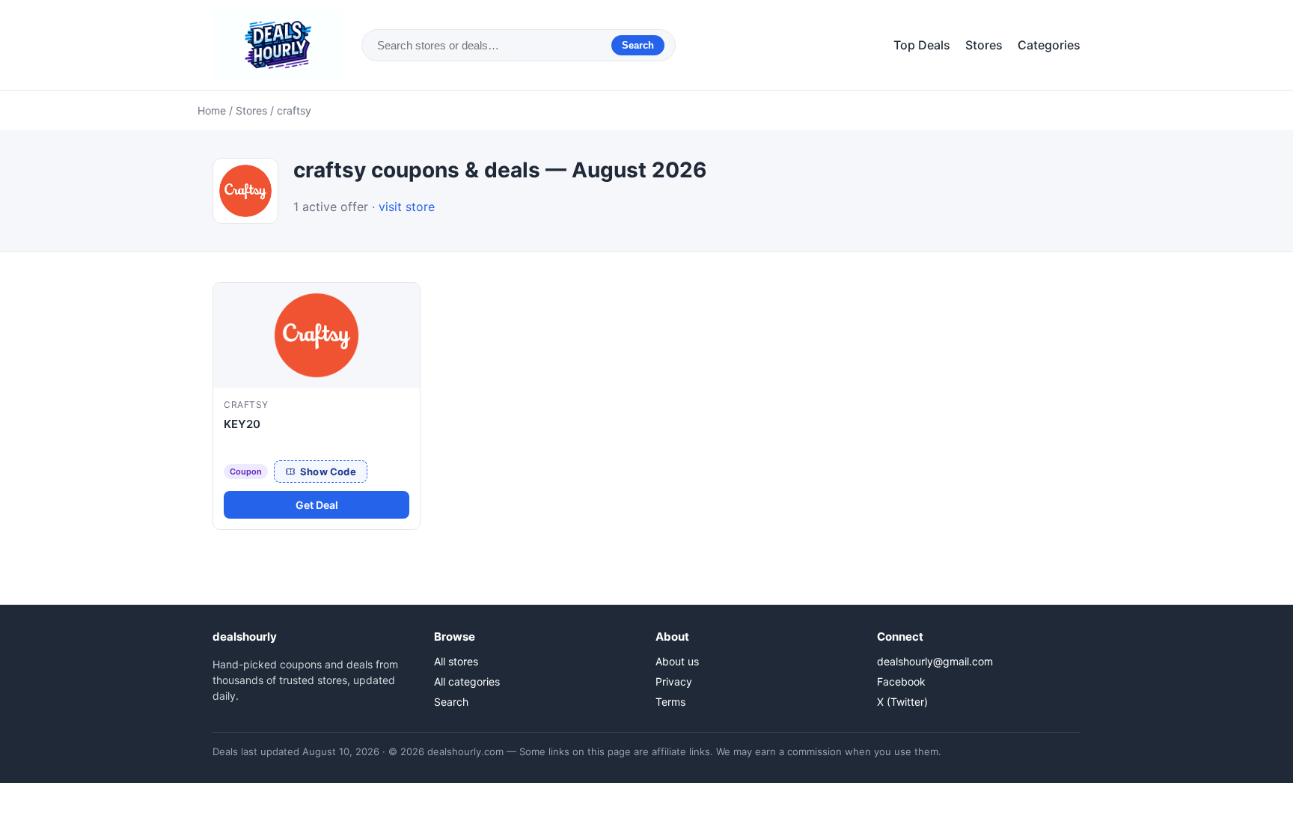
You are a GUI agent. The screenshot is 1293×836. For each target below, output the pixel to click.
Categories (1049, 44)
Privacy (673, 681)
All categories (467, 681)
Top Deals (921, 44)
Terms (670, 701)
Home (212, 110)
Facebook (901, 681)
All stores (456, 661)
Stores (984, 44)
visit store (407, 206)
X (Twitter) (902, 701)
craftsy (246, 404)
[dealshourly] (278, 44)
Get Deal (317, 504)
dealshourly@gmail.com (935, 661)
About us (677, 661)
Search (638, 45)
